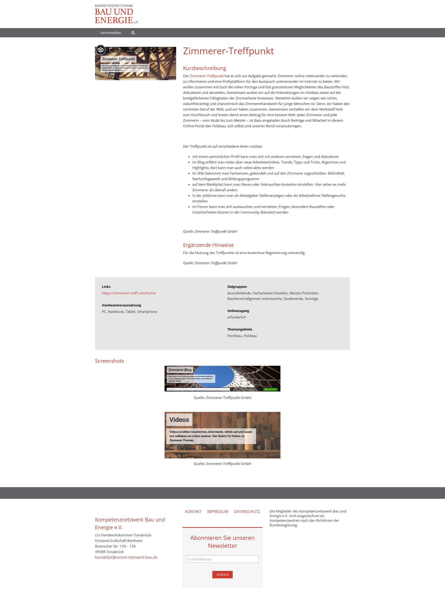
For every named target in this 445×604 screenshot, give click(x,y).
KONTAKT (193, 511)
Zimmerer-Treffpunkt (207, 75)
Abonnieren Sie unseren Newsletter (222, 541)
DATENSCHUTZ (247, 511)
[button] (133, 32)
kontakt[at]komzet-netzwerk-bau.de (126, 557)
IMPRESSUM (217, 511)
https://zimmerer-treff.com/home (129, 293)
